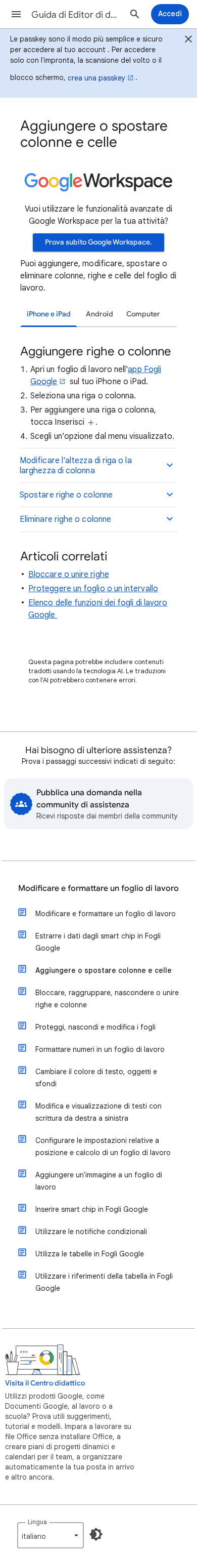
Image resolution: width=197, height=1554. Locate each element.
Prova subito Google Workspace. (98, 242)
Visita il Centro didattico (45, 1383)
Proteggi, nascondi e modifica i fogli (95, 1027)
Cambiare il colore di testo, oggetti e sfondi (96, 1077)
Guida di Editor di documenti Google (76, 14)
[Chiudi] (188, 40)
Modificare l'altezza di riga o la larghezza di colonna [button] (76, 466)
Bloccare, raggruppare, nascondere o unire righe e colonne (107, 998)
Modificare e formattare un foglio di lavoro (98, 888)
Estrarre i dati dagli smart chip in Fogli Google (98, 942)
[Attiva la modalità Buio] (96, 1534)
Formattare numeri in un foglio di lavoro (100, 1049)
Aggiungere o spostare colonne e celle (103, 970)
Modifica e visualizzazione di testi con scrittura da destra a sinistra (98, 1112)
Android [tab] (99, 314)
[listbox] (50, 1535)
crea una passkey (96, 78)
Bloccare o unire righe (68, 574)
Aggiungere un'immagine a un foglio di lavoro (98, 1181)
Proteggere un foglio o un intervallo (93, 589)
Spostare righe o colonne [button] (66, 495)
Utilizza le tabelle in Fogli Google (89, 1253)
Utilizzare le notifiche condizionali (91, 1231)
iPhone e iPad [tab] (49, 314)
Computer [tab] (143, 314)
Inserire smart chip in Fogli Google (91, 1209)
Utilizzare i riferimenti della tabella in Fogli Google (104, 1282)
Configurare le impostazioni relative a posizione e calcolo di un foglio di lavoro (103, 1146)
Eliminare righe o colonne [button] (65, 519)
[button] (16, 14)
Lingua (37, 1522)
